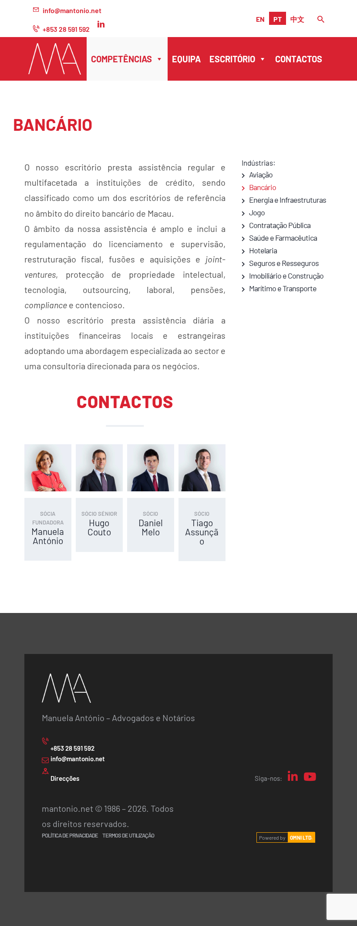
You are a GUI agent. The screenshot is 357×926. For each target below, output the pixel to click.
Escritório (232, 59)
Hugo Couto (99, 527)
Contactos (298, 59)
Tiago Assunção (202, 531)
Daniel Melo (150, 527)
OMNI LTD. (301, 837)
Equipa (186, 59)
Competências (121, 59)
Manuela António (47, 536)
